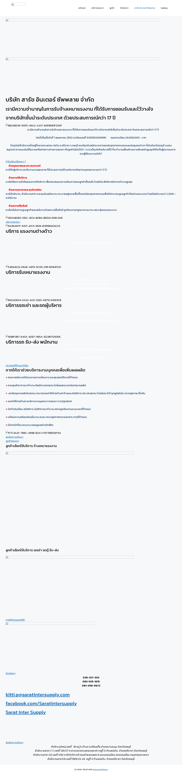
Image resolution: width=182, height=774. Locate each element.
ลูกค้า (111, 8)
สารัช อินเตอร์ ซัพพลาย (144, 8)
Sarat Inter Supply (26, 712)
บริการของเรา (97, 8)
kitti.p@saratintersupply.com (38, 694)
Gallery (164, 8)
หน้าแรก (82, 8)
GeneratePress (100, 769)
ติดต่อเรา (124, 8)
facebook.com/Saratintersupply (41, 703)
